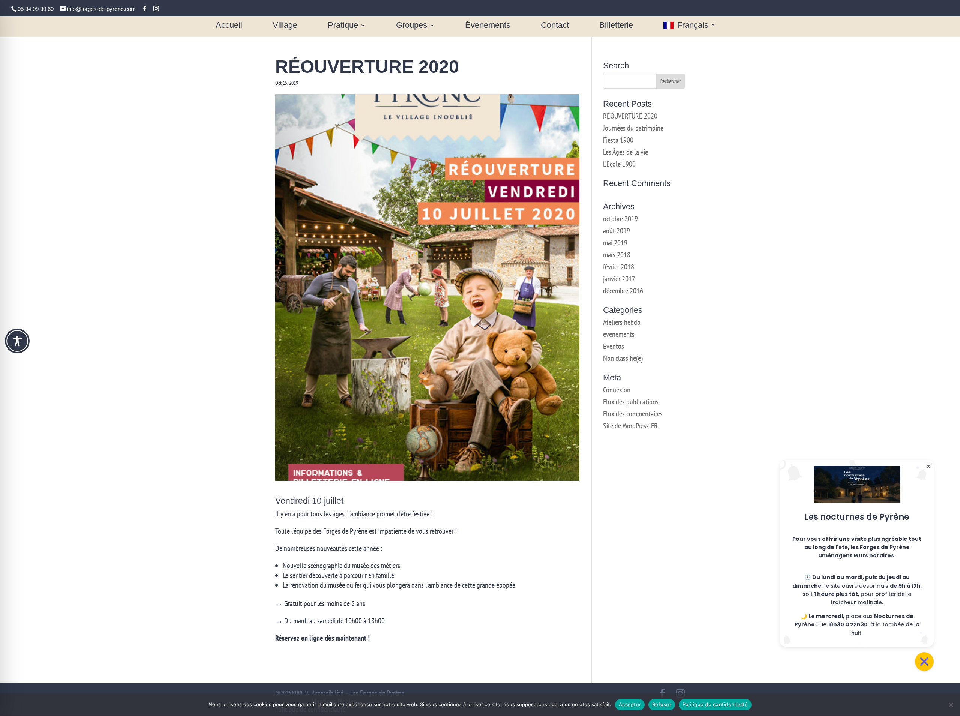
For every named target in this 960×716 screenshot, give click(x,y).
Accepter (630, 704)
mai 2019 (615, 243)
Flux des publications (630, 402)
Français (692, 26)
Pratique (343, 25)
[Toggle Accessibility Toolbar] (17, 341)
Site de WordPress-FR (630, 426)
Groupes (411, 25)
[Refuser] (950, 704)
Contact (555, 25)
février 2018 (618, 267)
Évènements (487, 25)
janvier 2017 (619, 279)
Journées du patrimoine (633, 128)
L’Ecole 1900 (619, 164)
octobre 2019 (620, 219)
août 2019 (616, 231)
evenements (618, 334)
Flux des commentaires (633, 414)
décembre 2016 (623, 291)
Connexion (616, 390)
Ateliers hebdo (621, 322)
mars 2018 (616, 255)
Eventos (613, 346)
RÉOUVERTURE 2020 (630, 116)
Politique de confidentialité (715, 704)
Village (285, 25)
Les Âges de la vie (625, 152)
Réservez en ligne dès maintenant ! (322, 638)
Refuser (661, 704)
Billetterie (616, 25)
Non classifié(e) (623, 358)
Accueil (229, 25)
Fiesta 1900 (618, 140)
